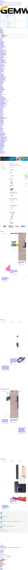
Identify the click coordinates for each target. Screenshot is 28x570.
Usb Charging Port (9, 22)
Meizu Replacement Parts (12, 200)
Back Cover (8, 17)
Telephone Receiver (9, 23)
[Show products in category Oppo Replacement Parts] (12, 197)
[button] (27, 275)
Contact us (1, 3)
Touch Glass (8, 27)
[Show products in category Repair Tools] (12, 190)
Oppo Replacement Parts (12, 193)
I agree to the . (4, 559)
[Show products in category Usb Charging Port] (12, 217)
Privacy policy (6, 559)
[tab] (1, 568)
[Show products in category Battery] (12, 177)
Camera (1, 165)
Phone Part (7, 16)
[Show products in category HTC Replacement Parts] (12, 210)
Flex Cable (8, 21)
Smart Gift (11, 180)
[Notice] (26, 8)
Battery (10, 173)
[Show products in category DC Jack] (12, 170)
